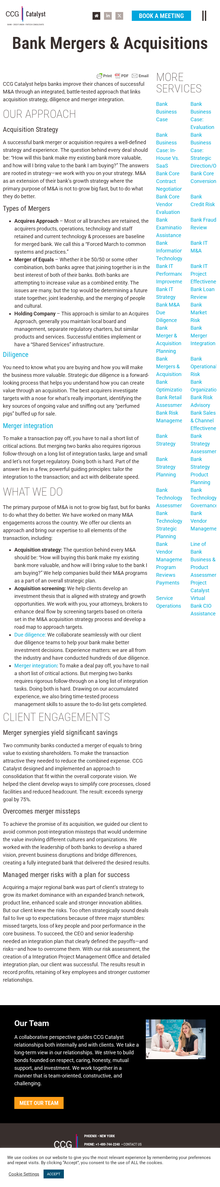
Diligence (15, 355)
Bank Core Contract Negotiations (170, 181)
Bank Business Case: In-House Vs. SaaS (167, 150)
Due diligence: (30, 635)
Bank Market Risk (198, 312)
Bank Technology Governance (204, 497)
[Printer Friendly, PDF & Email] (122, 75)
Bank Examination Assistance (170, 227)
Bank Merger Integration (202, 335)
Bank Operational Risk (203, 366)
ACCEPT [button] (53, 1174)
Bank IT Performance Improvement (171, 274)
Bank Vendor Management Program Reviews (171, 559)
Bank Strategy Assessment (204, 443)
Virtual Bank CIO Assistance (203, 606)
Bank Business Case (166, 111)
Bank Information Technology (169, 250)
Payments (167, 583)
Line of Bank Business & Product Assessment (204, 559)
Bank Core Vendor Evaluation (168, 204)
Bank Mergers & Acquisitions (170, 366)
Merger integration (28, 426)
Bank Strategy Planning (166, 467)
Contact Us (132, 1144)
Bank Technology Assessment (170, 497)
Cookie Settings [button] (24, 1174)
